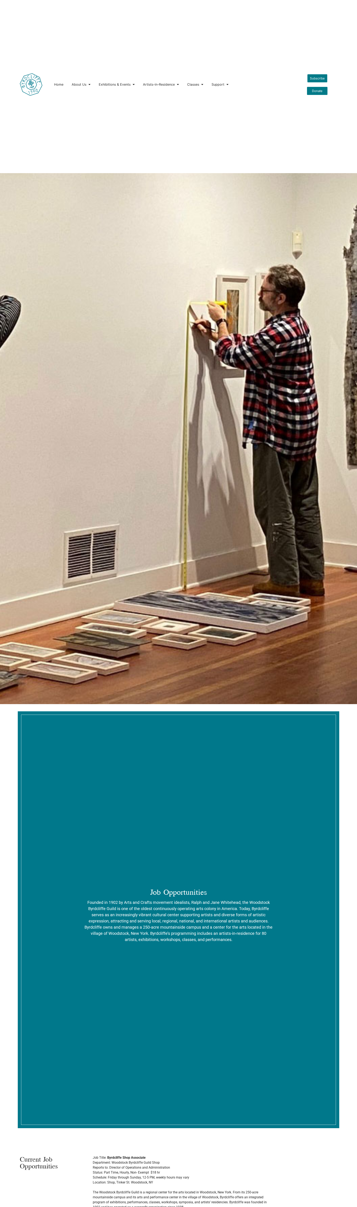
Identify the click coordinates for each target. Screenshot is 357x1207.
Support (218, 84)
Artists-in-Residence (159, 84)
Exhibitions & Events (115, 84)
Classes (193, 84)
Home (58, 84)
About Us (79, 84)
